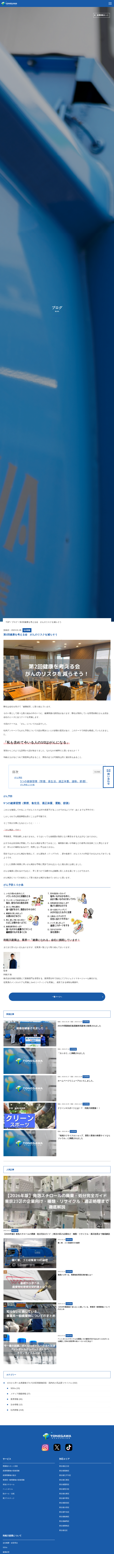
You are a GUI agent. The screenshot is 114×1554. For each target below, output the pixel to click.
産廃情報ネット (103, 15)
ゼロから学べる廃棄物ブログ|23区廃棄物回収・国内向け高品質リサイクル (39, 1383)
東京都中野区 (64, 1498)
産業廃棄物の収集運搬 (11, 1471)
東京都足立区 (64, 1466)
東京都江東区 (64, 1480)
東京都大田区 (64, 1507)
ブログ (15, 622)
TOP (8, 622)
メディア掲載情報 (18, 1394)
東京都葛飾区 (64, 1471)
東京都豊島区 (64, 1526)
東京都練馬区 (64, 1521)
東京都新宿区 (64, 1503)
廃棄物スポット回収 (10, 1466)
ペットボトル (8, 1489)
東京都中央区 (64, 1512)
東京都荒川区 (64, 1489)
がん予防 (18, 777)
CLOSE (97, 772)
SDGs (13, 1388)
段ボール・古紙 (8, 1494)
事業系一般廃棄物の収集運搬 (13, 1480)
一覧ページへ (57, 997)
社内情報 (14, 1410)
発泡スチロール (8, 1484)
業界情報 (14, 1399)
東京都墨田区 (64, 1484)
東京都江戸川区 (65, 1475)
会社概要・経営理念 (10, 1543)
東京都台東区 (64, 1494)
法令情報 (14, 1404)
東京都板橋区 (64, 1517)
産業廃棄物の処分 (9, 1475)
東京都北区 (63, 1530)
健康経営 (6, 1552)
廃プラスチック (8, 1498)
